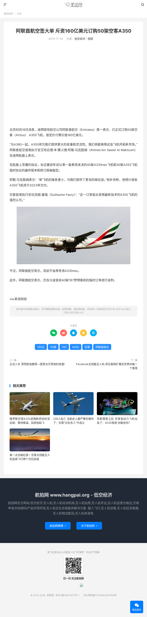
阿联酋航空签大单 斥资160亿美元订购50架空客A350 (73, 31)
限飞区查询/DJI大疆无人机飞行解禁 (65, 552)
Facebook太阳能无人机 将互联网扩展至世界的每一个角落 (106, 366)
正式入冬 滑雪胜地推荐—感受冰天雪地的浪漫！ (38, 364)
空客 (87, 347)
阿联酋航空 (102, 347)
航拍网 (73, 4)
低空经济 (8, 13)
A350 (75, 347)
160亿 (41, 347)
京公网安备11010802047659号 (100, 595)
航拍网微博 (58, 525)
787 (64, 347)
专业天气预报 (93, 552)
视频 (90, 38)
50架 (53, 347)
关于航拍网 (89, 525)
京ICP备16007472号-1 (67, 595)
